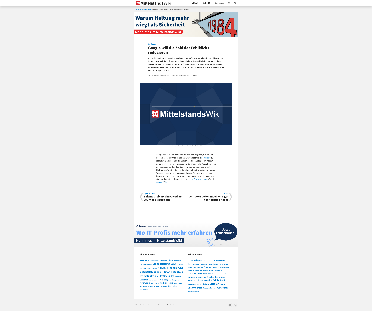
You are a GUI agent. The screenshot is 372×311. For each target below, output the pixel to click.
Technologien (163, 286)
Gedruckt (206, 3)
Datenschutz (203, 264)
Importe (211, 271)
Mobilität (222, 277)
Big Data (163, 260)
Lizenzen (151, 280)
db (165, 182)
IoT (158, 276)
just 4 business (142, 305)
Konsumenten (178, 276)
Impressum (162, 305)
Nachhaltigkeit (174, 280)
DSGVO (173, 264)
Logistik (156, 280)
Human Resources (172, 272)
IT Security (167, 276)
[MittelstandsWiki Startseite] (153, 3)
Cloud (170, 260)
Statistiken (204, 284)
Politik (216, 280)
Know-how (207, 274)
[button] (235, 3)
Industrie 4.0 (218, 270)
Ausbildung (210, 261)
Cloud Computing (193, 264)
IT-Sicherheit (195, 273)
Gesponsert (219, 3)
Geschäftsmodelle (150, 272)
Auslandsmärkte (220, 261)
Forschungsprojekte (201, 271)
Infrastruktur (148, 276)
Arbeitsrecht (145, 260)
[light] (229, 3)
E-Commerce (180, 264)
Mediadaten (171, 305)
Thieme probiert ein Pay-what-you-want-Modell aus (163, 196)
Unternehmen (195, 287)
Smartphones (193, 284)
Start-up (150, 286)
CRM (141, 264)
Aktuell (195, 3)
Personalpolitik (205, 280)
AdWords (205, 157)
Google (159, 182)
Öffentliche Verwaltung (193, 291)
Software (143, 286)
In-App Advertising (199, 179)
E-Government (145, 268)
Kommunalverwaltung (220, 274)
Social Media (178, 283)
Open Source (155, 283)
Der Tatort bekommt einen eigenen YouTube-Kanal (208, 196)
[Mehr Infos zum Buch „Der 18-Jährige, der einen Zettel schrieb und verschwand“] (186, 24)
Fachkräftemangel (223, 267)
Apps (189, 261)
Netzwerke (145, 282)
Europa (207, 267)
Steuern (156, 286)
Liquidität (144, 280)
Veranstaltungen (209, 288)
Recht (222, 280)
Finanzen (191, 270)
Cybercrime (147, 264)
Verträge (172, 286)
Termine (222, 284)
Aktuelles (147, 9)
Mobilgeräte (212, 277)
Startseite (139, 9)
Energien (154, 268)
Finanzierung (175, 268)
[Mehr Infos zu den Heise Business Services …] (186, 234)
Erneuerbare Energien (195, 267)
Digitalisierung (161, 264)
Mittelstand (202, 277)
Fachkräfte (162, 268)
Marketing (164, 280)
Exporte (214, 267)
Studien (214, 284)
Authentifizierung (154, 260)
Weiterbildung (144, 290)
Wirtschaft (222, 287)
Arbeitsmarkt (198, 260)
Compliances (177, 260)
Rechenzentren (166, 283)
